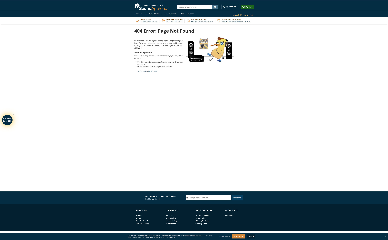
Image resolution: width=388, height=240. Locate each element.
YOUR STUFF (141, 210)
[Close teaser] (13, 114)
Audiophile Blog (171, 221)
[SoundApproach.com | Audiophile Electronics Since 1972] (153, 6)
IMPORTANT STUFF (204, 210)
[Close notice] (385, 236)
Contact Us (229, 215)
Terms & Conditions (202, 215)
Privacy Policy (200, 218)
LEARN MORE (172, 210)
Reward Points (171, 218)
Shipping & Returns (202, 221)
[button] (230, 6)
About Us (169, 215)
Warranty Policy (201, 224)
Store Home (142, 71)
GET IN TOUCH (231, 210)
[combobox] (197, 7)
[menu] (194, 14)
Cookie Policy (208, 235)
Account (139, 215)
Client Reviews (171, 224)
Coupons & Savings (142, 224)
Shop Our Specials (142, 221)
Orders (138, 218)
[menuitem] (138, 14)
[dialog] (194, 236)
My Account (152, 71)
